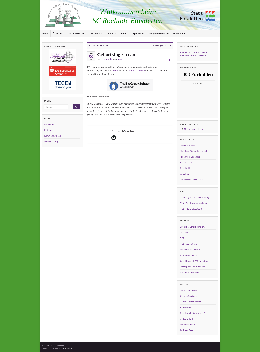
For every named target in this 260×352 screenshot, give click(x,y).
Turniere (96, 33)
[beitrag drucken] (170, 59)
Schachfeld (185, 168)
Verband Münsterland (190, 272)
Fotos (124, 33)
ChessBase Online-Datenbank (193, 151)
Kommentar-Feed (52, 135)
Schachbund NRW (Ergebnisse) (194, 261)
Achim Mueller (106, 59)
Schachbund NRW (188, 255)
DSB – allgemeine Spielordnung (194, 197)
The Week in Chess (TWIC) (192, 179)
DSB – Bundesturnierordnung (193, 203)
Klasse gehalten (160, 45)
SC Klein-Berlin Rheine (190, 301)
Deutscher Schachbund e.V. (192, 226)
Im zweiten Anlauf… (101, 45)
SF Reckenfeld (186, 318)
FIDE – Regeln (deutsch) (191, 209)
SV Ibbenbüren (186, 330)
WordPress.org (51, 141)
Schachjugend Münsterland (192, 266)
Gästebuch (179, 33)
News (45, 33)
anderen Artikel (137, 70)
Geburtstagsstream (194, 128)
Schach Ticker (186, 162)
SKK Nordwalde (187, 324)
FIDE (182, 238)
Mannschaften (77, 33)
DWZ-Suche (185, 232)
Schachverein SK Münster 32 (193, 313)
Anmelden (49, 124)
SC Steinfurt (185, 307)
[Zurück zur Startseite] (130, 15)
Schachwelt (185, 174)
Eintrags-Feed (50, 130)
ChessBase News (187, 145)
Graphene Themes (65, 348)
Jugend (111, 33)
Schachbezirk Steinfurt (190, 249)
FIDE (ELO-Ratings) (188, 244)
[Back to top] (253, 345)
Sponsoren (138, 33)
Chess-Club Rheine (188, 290)
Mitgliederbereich (159, 33)
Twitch (114, 70)
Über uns (58, 33)
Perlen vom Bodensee (190, 156)
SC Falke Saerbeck (188, 296)
